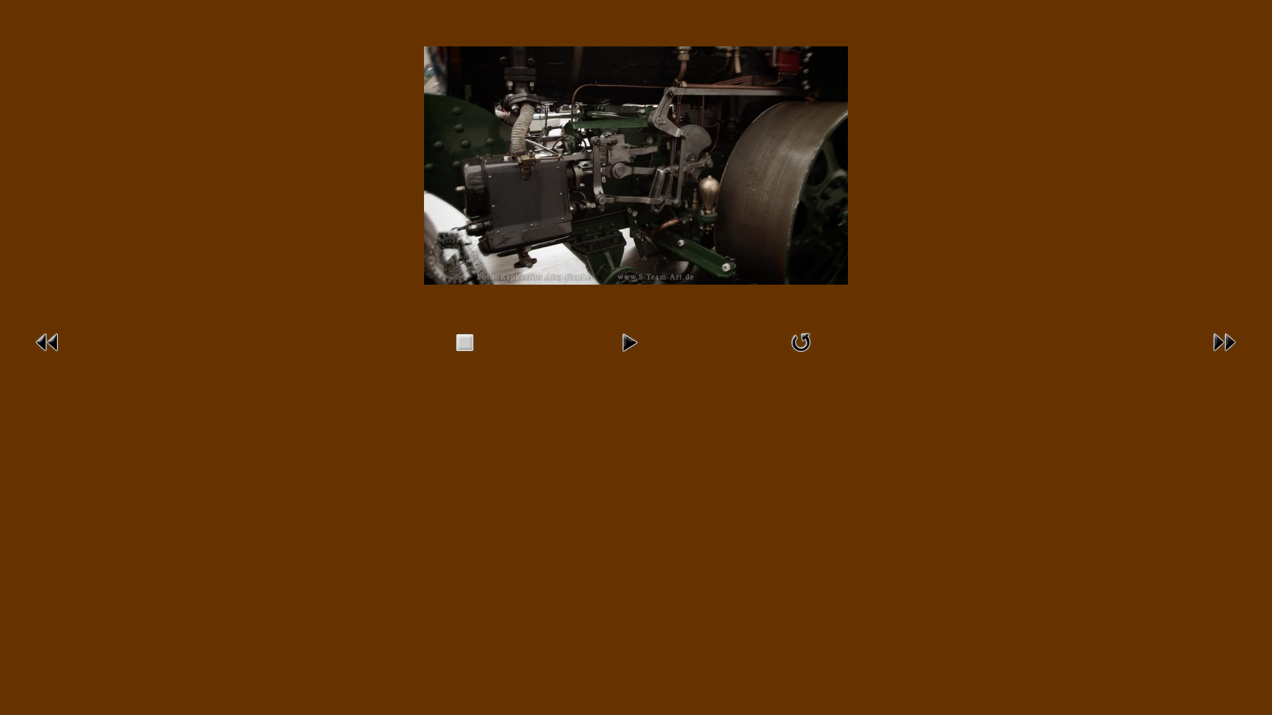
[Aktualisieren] (801, 354)
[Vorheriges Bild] (48, 354)
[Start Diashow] (629, 354)
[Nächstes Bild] (1224, 354)
